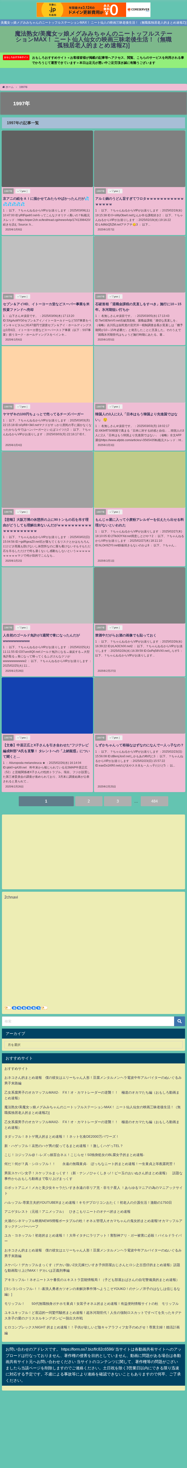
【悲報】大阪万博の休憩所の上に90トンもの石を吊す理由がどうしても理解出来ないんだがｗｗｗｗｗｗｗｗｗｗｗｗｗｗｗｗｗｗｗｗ (47, 525)
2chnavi (11, 897)
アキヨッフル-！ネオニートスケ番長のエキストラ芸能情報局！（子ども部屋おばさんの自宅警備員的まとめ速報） (91, 1279)
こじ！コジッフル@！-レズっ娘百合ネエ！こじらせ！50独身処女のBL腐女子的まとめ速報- (74, 1154)
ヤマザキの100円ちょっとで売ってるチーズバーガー (43, 414)
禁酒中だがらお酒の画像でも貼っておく (126, 635)
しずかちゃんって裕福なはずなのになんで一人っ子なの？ (139, 745)
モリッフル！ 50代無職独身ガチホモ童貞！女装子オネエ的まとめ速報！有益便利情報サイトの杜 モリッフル (91, 1303)
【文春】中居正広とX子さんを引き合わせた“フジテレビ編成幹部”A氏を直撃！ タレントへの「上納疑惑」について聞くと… (46, 750)
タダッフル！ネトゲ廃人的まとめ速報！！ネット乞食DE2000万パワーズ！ (61, 1136)
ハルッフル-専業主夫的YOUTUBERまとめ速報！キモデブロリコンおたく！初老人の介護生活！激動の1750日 (88, 1202)
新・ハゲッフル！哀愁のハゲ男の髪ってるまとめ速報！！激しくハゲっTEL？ (63, 1145)
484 (154, 801)
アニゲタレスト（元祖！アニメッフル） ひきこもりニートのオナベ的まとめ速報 (67, 1211)
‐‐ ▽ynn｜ (22, 191)
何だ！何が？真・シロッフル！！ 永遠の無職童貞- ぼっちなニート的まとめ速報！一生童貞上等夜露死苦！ (90, 1163)
